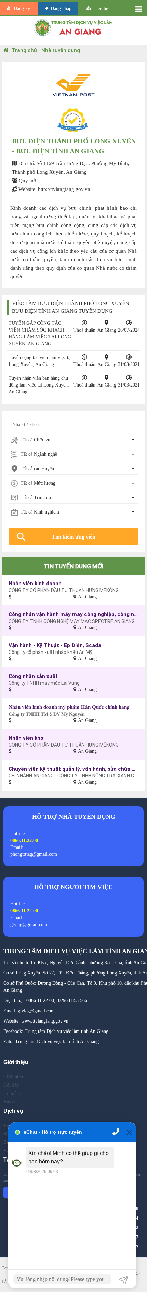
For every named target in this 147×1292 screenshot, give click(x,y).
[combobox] (73, 440)
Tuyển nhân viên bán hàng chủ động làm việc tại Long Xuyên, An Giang (39, 385)
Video (9, 1101)
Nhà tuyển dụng (60, 50)
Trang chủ (23, 50)
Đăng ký (21, 8)
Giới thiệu (13, 1077)
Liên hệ (100, 8)
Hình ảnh (12, 1093)
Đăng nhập (60, 8)
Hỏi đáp (11, 1085)
